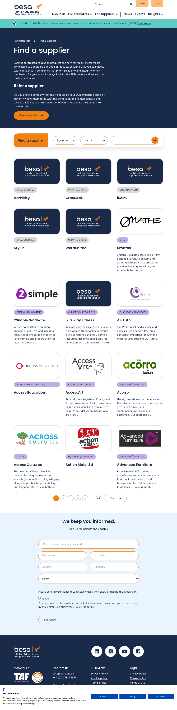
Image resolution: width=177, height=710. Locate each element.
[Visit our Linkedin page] (96, 651)
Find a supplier (31, 140)
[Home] (28, 9)
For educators (78, 14)
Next (112, 498)
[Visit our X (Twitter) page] (110, 651)
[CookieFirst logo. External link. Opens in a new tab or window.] (4, 689)
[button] (91, 14)
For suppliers (105, 14)
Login (157, 4)
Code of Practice (58, 67)
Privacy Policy (73, 607)
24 (98, 498)
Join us (142, 4)
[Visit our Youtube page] (124, 651)
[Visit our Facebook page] (138, 651)
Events (140, 14)
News (127, 14)
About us (58, 14)
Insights (154, 14)
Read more (144, 23)
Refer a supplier (28, 115)
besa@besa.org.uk (63, 674)
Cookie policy (99, 678)
